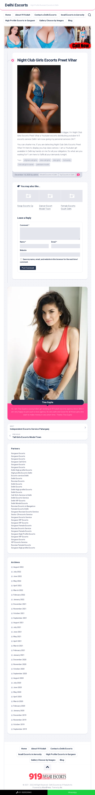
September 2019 (20, 729)
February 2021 (19, 650)
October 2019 (18, 724)
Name (23, 242)
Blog (70, 20)
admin (35, 175)
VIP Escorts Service (19, 542)
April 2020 (17, 697)
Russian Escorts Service (21, 528)
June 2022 (17, 576)
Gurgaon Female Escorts (21, 526)
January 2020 (18, 711)
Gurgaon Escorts (18, 453)
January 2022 (18, 600)
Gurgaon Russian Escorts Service (25, 512)
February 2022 (19, 595)
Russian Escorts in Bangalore (23, 506)
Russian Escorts (17, 481)
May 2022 (17, 581)
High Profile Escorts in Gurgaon (20, 20)
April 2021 (17, 641)
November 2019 (19, 720)
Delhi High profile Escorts (21, 470)
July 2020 (17, 683)
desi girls (56, 160)
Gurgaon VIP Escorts (19, 520)
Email (54, 242)
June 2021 (17, 632)
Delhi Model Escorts (19, 503)
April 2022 (17, 586)
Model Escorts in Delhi (48, 175)
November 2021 (19, 609)
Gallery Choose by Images (51, 20)
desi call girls (45, 160)
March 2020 (18, 701)
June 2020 (17, 687)
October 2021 (18, 613)
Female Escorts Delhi (20, 509)
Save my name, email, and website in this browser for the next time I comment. (49, 260)
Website (23, 250)
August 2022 (18, 567)
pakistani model (42, 164)
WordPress (46, 787)
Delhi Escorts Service (20, 498)
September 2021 (20, 618)
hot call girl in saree (26, 164)
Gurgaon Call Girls (18, 462)
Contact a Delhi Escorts (46, 15)
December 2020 (19, 660)
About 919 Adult (22, 15)
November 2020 (19, 664)
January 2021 (18, 655)
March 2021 (18, 646)
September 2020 (20, 674)
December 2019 (19, 715)
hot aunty (67, 160)
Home (8, 15)
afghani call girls (30, 160)
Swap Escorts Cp (25, 206)
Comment (24, 225)
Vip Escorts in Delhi (67, 175)
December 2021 (19, 604)
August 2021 (18, 623)
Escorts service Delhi (20, 476)
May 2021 (17, 637)
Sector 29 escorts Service (21, 514)
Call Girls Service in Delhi (21, 495)
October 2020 (18, 669)
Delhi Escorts (16, 5)
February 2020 (19, 706)
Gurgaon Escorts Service (21, 517)
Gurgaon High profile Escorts (23, 548)
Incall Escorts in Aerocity (72, 15)
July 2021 (17, 627)
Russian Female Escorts (21, 545)
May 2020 (17, 692)
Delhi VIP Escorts (18, 501)
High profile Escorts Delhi (21, 473)
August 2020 (18, 678)
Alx (61, 787)
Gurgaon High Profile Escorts (23, 534)
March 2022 (18, 590)
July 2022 (17, 572)
